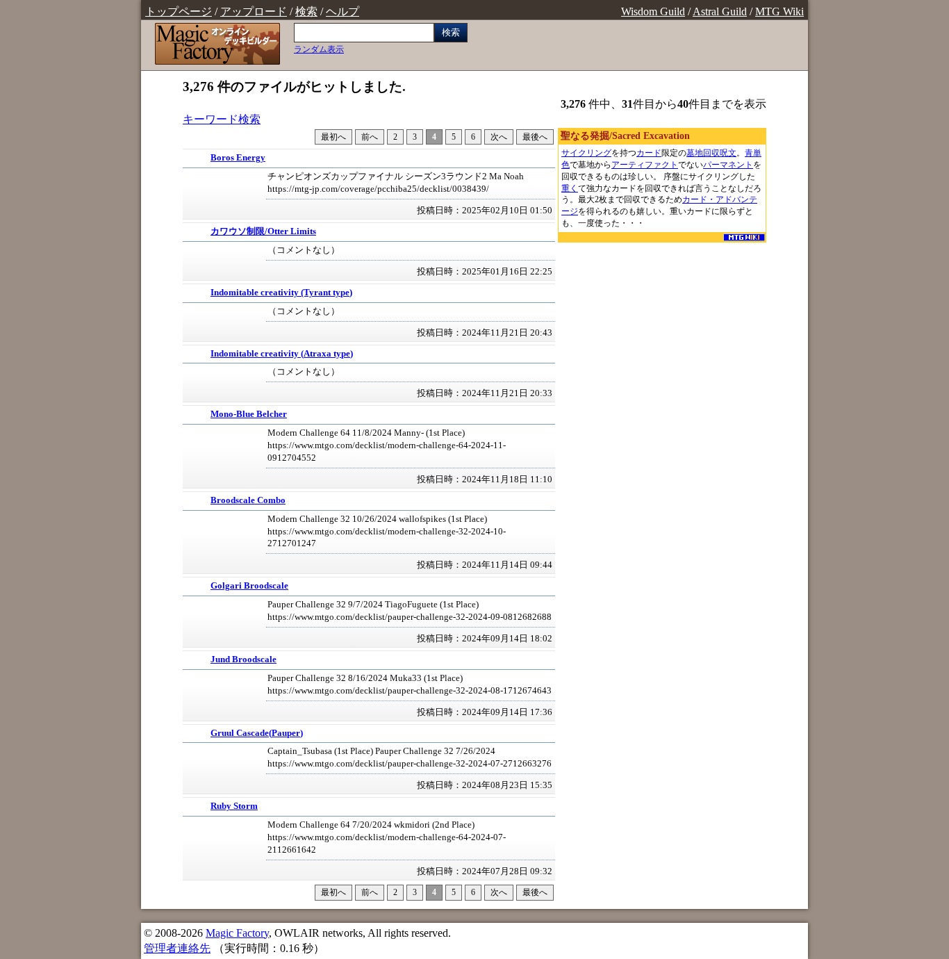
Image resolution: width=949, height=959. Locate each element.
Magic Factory (237, 933)
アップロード (253, 11)
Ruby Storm (234, 806)
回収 (711, 153)
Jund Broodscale (244, 659)
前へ (369, 137)
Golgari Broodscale (249, 586)
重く (569, 188)
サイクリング (586, 153)
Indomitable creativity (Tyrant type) (281, 292)
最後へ (534, 137)
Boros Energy (238, 158)
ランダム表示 (319, 49)
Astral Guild (720, 11)
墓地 (694, 153)
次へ (498, 137)
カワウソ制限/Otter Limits (263, 231)
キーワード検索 (222, 119)
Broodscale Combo (248, 500)
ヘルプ (342, 11)
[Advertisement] (662, 332)
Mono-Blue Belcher (249, 414)
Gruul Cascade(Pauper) (257, 733)
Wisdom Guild (653, 11)
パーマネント (728, 165)
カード (648, 153)
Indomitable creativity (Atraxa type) (282, 354)
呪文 (728, 153)
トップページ (178, 11)
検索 (306, 11)
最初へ (333, 137)
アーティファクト (644, 165)
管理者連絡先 (177, 948)
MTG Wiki (779, 11)
